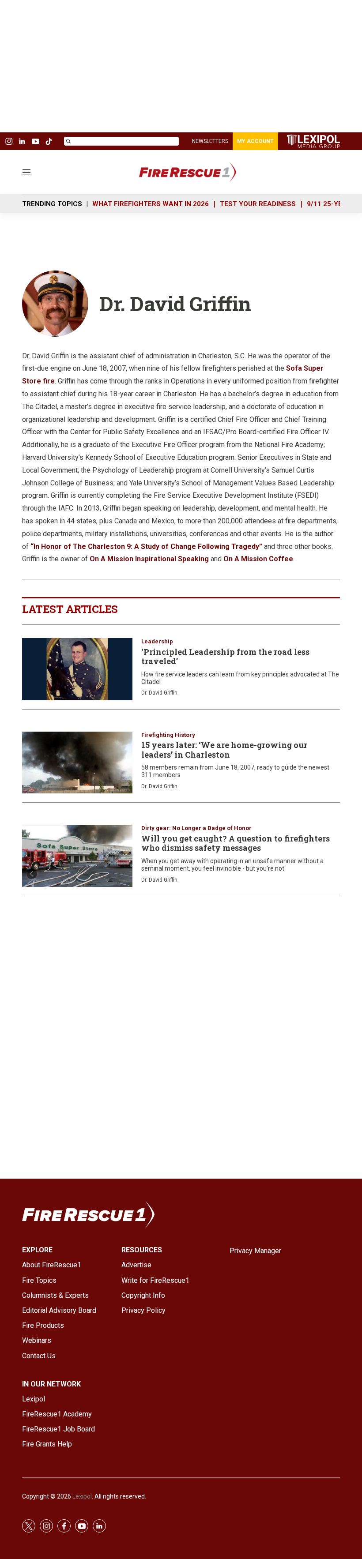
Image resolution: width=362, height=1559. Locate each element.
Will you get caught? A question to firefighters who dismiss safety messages (235, 843)
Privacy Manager (255, 1251)
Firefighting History (168, 735)
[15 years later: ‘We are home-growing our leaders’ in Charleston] (77, 763)
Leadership (157, 641)
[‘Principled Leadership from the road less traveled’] (77, 669)
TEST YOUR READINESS (258, 204)
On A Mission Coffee (258, 559)
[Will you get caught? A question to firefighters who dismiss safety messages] (77, 856)
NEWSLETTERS (210, 141)
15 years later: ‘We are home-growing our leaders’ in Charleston (224, 750)
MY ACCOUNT (255, 141)
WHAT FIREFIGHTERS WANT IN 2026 (150, 204)
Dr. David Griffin (159, 693)
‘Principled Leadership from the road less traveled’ (225, 656)
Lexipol (82, 1496)
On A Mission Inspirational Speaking (149, 559)
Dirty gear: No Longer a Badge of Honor (196, 828)
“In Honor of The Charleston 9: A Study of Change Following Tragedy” (146, 546)
